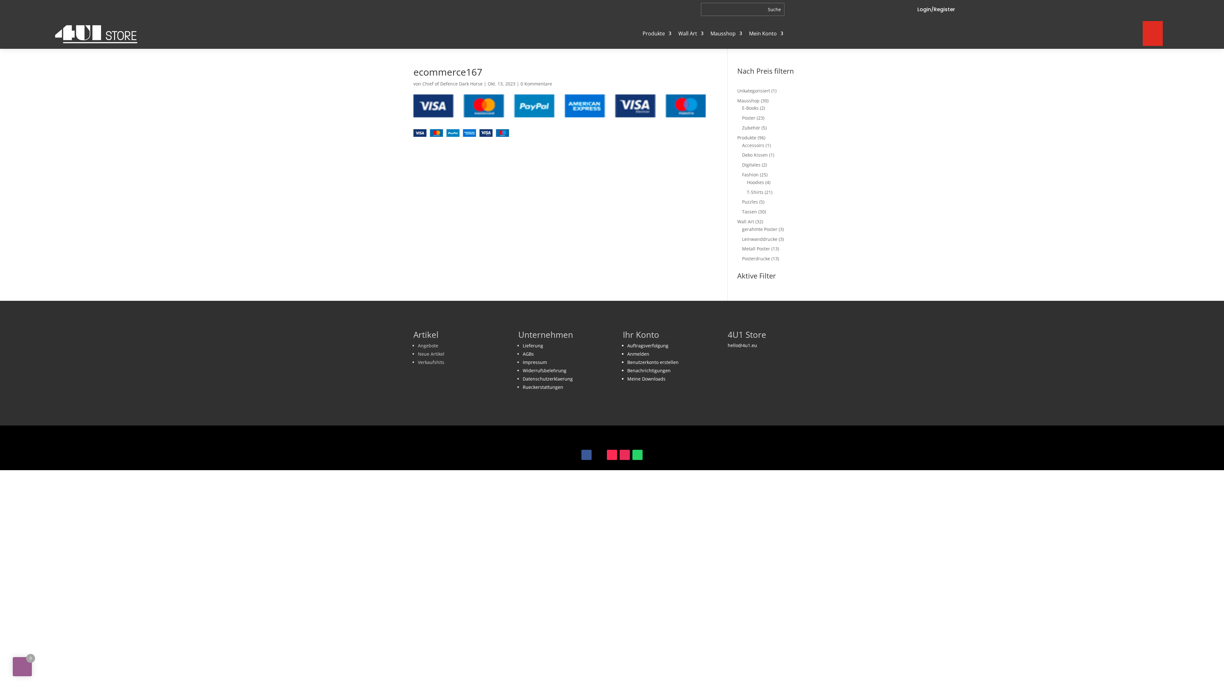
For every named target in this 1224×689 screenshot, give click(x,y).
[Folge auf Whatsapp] (637, 455)
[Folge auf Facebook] (586, 455)
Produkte (654, 33)
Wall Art (687, 33)
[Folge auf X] (599, 455)
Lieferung (533, 346)
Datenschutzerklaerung (548, 379)
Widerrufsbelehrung (544, 370)
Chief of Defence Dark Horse (452, 84)
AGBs (528, 354)
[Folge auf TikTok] (612, 455)
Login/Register (936, 9)
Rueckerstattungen (543, 387)
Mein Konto (763, 33)
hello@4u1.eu (742, 345)
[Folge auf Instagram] (625, 455)
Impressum (535, 362)
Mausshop (723, 33)
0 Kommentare (536, 84)
